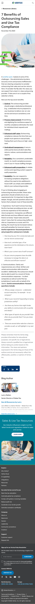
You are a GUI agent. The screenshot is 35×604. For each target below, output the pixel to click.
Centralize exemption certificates (11, 507)
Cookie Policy (15, 596)
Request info (5, 540)
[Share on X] (8, 369)
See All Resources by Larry (11, 402)
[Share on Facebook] (4, 369)
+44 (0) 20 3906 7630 (25, 584)
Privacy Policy (9, 563)
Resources (4, 482)
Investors (4, 530)
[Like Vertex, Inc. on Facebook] (2, 577)
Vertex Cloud (5, 474)
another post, (7, 77)
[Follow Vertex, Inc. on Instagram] (19, 577)
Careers (3, 521)
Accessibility (5, 596)
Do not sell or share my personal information (14, 598)
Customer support (6, 537)
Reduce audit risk (6, 502)
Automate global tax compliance (11, 496)
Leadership (4, 524)
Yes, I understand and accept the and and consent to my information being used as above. (18, 563)
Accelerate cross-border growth (11, 505)
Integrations (5, 480)
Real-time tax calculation (8, 493)
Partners (4, 485)
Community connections (8, 527)
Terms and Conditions (26, 561)
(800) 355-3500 (7, 584)
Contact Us (8, 572)
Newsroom (4, 518)
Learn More (18, 434)
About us (4, 515)
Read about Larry (8, 413)
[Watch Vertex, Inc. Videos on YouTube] (15, 577)
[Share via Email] (17, 369)
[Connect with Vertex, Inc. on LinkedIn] (10, 577)
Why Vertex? (5, 471)
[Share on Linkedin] (13, 369)
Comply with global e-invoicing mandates (13, 499)
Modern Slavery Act (27, 596)
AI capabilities (5, 477)
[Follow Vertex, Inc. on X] (6, 577)
